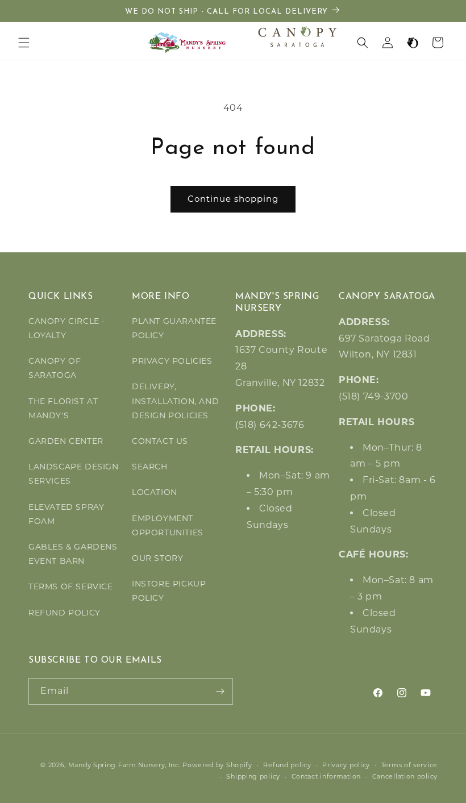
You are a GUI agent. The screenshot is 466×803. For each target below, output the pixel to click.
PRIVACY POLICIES (172, 361)
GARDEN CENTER (65, 441)
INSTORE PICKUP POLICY (169, 591)
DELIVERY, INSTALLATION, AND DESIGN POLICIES (175, 400)
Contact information (326, 776)
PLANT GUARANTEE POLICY (174, 328)
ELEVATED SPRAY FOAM (66, 514)
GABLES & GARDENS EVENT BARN (73, 554)
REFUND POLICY (64, 613)
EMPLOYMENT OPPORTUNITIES (167, 525)
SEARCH (150, 466)
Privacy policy (346, 765)
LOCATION (154, 492)
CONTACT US (160, 441)
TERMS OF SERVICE (70, 586)
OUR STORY (157, 558)
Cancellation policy (405, 776)
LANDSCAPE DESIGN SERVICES (73, 473)
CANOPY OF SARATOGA (54, 368)
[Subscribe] (219, 691)
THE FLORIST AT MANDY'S (63, 408)
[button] (23, 42)
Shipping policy (253, 776)
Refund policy (287, 765)
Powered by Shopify (217, 765)
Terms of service (409, 765)
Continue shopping (233, 198)
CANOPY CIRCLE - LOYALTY (66, 328)
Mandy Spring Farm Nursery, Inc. (124, 765)
